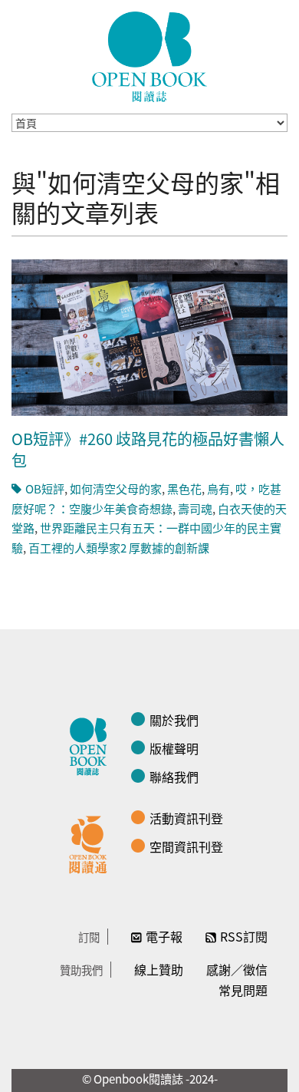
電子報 (164, 936)
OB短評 (44, 488)
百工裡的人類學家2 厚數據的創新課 (118, 547)
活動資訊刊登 (186, 818)
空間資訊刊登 (186, 846)
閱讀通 (92, 842)
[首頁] (149, 57)
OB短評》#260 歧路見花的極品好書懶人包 (148, 449)
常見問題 (243, 990)
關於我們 (174, 720)
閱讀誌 (92, 744)
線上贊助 (158, 969)
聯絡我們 (174, 776)
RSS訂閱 (244, 936)
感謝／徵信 (237, 969)
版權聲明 (174, 748)
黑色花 (184, 488)
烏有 (218, 488)
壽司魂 (195, 508)
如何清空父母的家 (116, 488)
